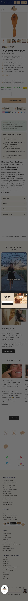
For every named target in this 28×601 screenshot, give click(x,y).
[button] (4, 589)
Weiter (7, 304)
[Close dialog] (26, 294)
